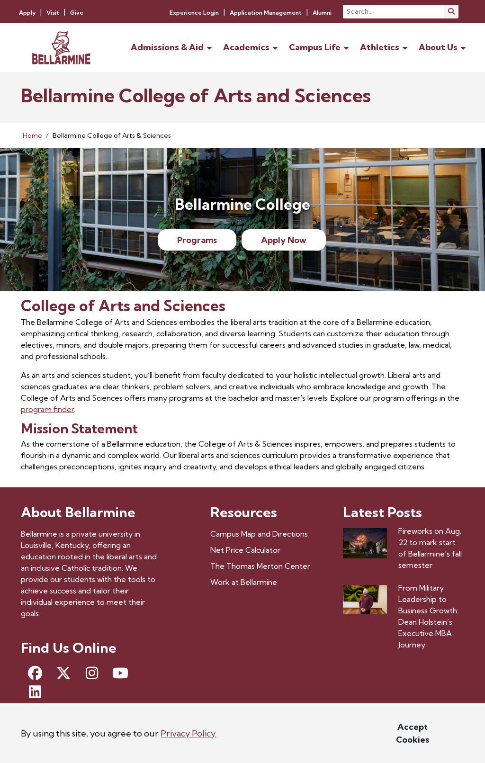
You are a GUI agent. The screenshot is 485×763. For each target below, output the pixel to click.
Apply (27, 12)
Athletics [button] (379, 47)
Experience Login (194, 12)
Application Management (266, 12)
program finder (47, 409)
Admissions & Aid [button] (167, 47)
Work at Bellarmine (243, 582)
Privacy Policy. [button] (188, 733)
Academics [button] (246, 47)
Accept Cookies (412, 733)
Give (76, 12)
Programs (197, 239)
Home (32, 135)
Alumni (322, 12)
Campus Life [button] (315, 47)
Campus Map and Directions (259, 534)
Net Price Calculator (245, 550)
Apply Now (283, 239)
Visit (52, 12)
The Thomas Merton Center (260, 566)
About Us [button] (438, 47)
